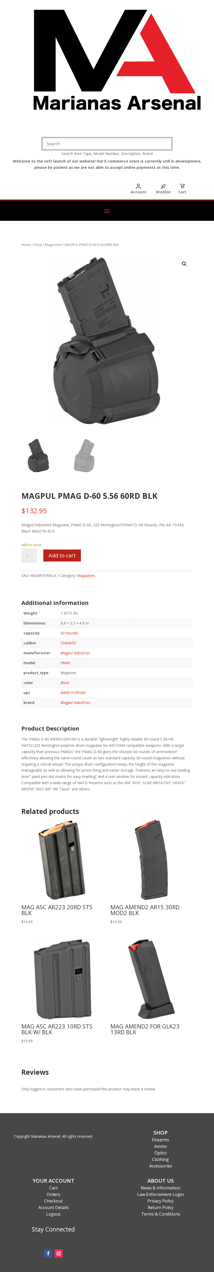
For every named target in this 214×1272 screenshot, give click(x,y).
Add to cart (62, 555)
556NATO (68, 642)
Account (138, 191)
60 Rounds (69, 633)
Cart (182, 191)
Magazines (53, 244)
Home (26, 244)
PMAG (65, 662)
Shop (38, 244)
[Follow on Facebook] (48, 1253)
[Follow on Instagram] (59, 1253)
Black (65, 682)
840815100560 (73, 692)
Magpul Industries (75, 652)
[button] (184, 264)
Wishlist (163, 191)
